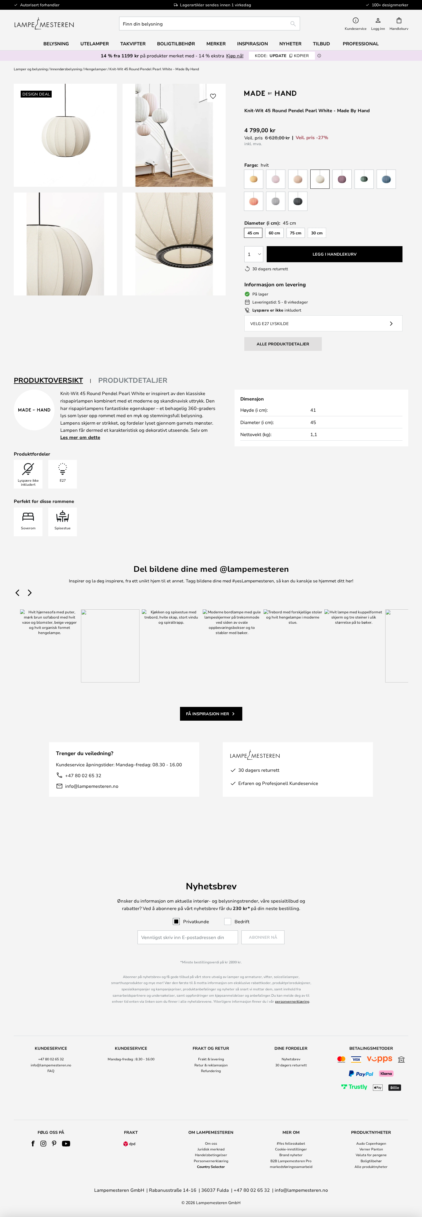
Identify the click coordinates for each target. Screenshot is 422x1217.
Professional (361, 43)
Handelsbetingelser (211, 1154)
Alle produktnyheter (371, 1166)
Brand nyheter (291, 1154)
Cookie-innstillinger (291, 1149)
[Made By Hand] (274, 93)
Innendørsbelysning (66, 69)
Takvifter (133, 43)
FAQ (50, 1070)
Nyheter (290, 43)
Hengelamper (95, 69)
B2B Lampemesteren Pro (290, 1160)
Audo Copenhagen (371, 1143)
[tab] (52, 380)
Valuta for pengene (371, 1154)
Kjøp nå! (234, 56)
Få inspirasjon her (207, 713)
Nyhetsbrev (291, 1059)
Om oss (211, 1143)
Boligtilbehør (371, 1160)
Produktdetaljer (132, 380)
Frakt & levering (211, 1059)
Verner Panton (371, 1149)
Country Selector (211, 1166)
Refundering (211, 1070)
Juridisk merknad (211, 1149)
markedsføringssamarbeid (291, 1166)
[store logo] (44, 23)
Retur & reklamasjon (211, 1065)
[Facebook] (33, 1143)
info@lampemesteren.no (91, 786)
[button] (65, 244)
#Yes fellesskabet (291, 1143)
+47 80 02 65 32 (83, 775)
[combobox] (209, 23)
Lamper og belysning (31, 69)
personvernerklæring (292, 1001)
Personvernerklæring (211, 1160)
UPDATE (282, 55)
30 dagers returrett (291, 1065)
